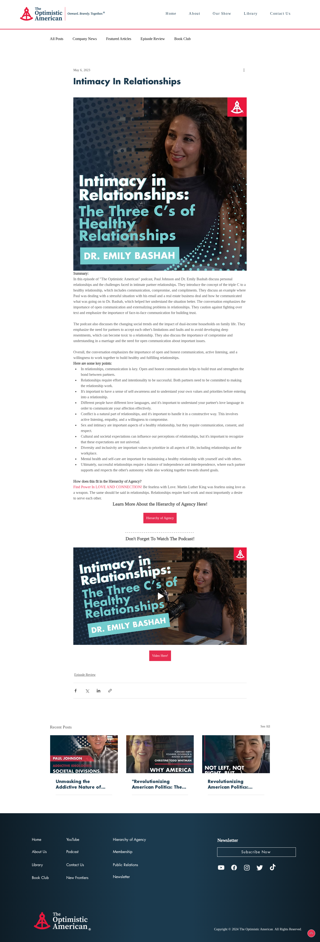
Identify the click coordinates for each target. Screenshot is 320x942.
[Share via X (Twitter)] (87, 690)
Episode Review (153, 39)
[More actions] (244, 70)
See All (265, 726)
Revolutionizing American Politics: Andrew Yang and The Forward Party (233, 784)
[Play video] (160, 596)
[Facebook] (234, 867)
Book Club (182, 39)
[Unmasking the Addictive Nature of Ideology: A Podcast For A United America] (84, 754)
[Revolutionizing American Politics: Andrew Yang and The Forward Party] (236, 754)
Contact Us (75, 864)
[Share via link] (110, 690)
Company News (85, 39)
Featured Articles (118, 39)
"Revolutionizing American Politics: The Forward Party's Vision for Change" (158, 784)
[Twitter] (260, 867)
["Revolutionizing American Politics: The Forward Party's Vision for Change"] (160, 754)
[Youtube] (221, 867)
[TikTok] (272, 867)
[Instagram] (247, 867)
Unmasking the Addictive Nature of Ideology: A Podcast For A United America (83, 784)
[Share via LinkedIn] (98, 690)
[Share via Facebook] (75, 690)
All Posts (56, 39)
